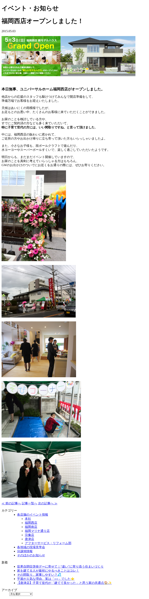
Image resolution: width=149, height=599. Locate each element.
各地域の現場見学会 (31, 547)
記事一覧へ (29, 503)
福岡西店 (31, 522)
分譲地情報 (25, 551)
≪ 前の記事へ (11, 503)
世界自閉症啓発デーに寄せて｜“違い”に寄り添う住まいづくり (60, 566)
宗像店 (29, 535)
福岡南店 (31, 526)
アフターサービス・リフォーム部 (48, 543)
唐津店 (29, 539)
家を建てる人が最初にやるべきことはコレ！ (48, 570)
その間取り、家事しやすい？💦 (39, 574)
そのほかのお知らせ (31, 555)
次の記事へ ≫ (47, 503)
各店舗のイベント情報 (32, 514)
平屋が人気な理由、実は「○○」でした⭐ (45, 578)
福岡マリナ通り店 (37, 531)
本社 (28, 518)
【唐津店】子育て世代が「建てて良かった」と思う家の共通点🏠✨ (64, 582)
